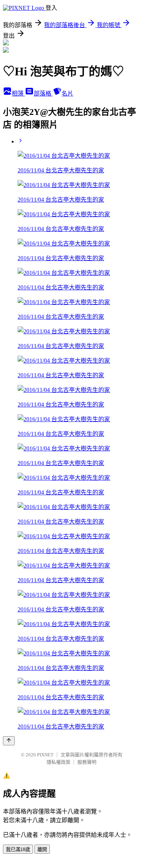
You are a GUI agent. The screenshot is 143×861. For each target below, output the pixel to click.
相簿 (18, 93)
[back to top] (9, 740)
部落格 (43, 93)
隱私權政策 (58, 762)
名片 (67, 93)
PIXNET (45, 754)
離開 (42, 849)
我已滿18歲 (18, 849)
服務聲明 (86, 762)
